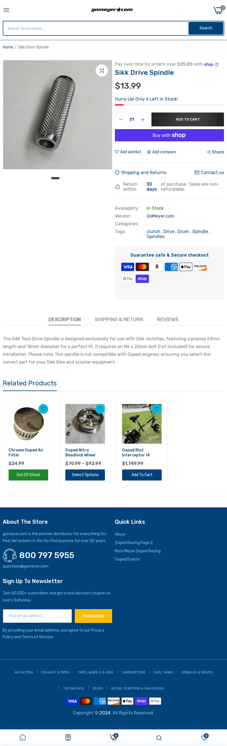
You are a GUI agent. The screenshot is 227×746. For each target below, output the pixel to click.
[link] (43, 409)
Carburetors (134, 672)
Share (218, 152)
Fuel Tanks (163, 672)
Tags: (120, 231)
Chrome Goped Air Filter (26, 453)
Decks (97, 688)
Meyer (120, 534)
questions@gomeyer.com (25, 566)
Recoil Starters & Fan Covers (137, 688)
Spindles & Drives (197, 672)
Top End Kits (73, 688)
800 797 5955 (46, 555)
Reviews (168, 319)
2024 (104, 713)
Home (8, 47)
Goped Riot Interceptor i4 (136, 453)
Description (64, 319)
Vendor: (123, 216)
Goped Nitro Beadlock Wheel (80, 453)
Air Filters (23, 672)
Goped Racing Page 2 (134, 542)
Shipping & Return (119, 319)
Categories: (127, 223)
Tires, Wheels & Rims (96, 672)
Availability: (127, 208)
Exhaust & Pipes (55, 672)
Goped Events (127, 559)
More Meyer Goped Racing (138, 551)
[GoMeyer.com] (112, 10)
